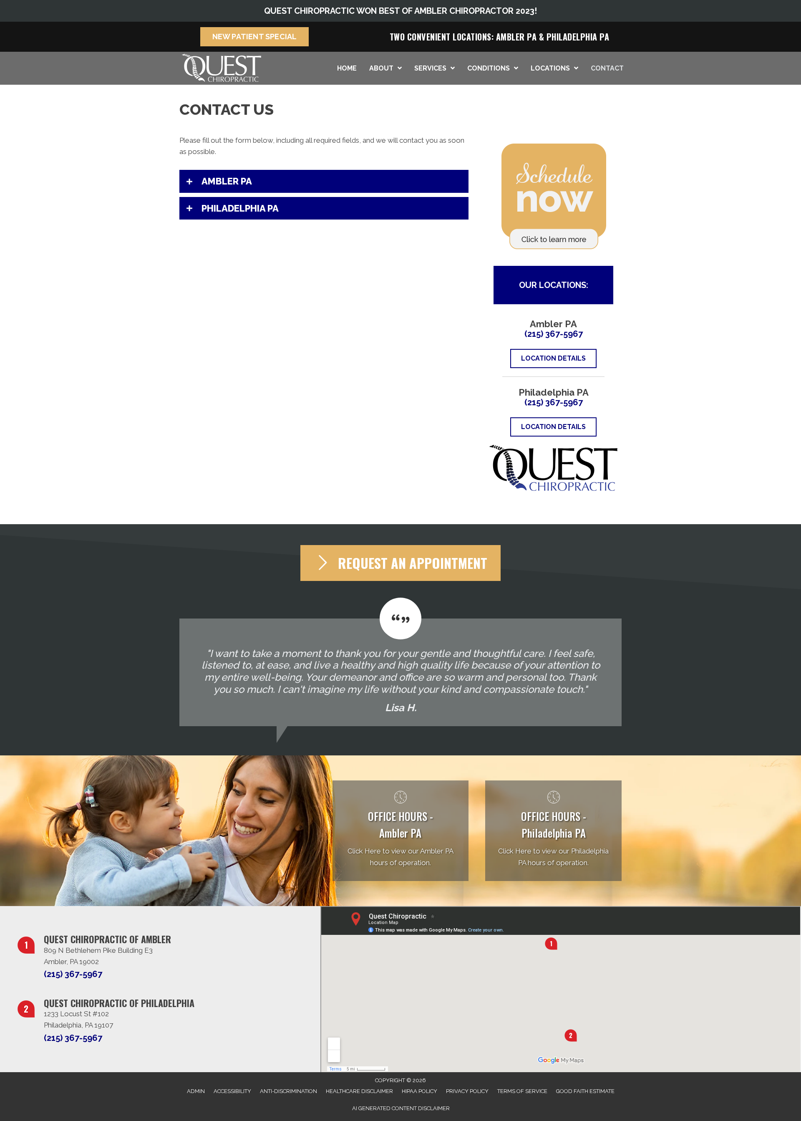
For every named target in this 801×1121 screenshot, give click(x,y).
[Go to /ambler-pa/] (400, 830)
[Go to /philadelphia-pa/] (553, 830)
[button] (324, 181)
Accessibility (232, 1091)
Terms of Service (522, 1091)
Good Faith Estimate (585, 1091)
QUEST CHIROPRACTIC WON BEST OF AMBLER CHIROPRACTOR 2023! (400, 11)
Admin (196, 1091)
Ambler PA (516, 36)
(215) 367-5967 (553, 334)
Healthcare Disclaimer (359, 1091)
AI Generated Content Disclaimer (401, 1108)
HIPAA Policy (419, 1091)
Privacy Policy (467, 1091)
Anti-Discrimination (288, 1091)
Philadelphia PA (578, 36)
